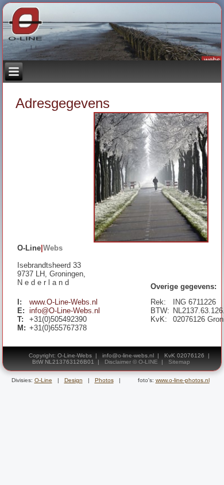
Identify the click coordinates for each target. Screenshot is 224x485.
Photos (104, 380)
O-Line (43, 380)
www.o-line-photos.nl (183, 380)
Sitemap (179, 362)
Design (73, 380)
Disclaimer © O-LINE (131, 362)
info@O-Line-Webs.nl (64, 310)
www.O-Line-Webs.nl (63, 302)
